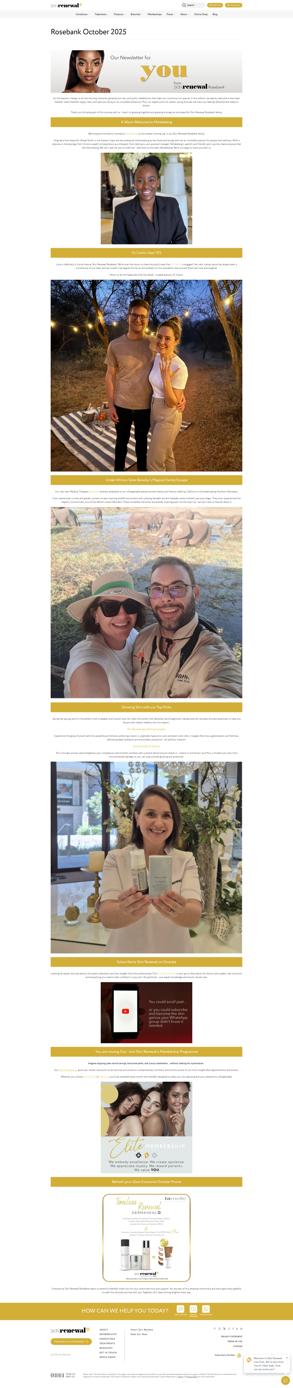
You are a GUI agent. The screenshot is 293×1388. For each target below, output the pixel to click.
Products (118, 14)
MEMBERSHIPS (108, 1334)
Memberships (155, 14)
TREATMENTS (107, 1343)
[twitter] (224, 1329)
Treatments (101, 14)
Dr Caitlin (176, 264)
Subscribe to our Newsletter (69, 1341)
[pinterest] (215, 1329)
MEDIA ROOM (107, 1357)
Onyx (86, 1076)
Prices (170, 14)
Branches (135, 14)
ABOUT (103, 1329)
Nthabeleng (131, 133)
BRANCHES (106, 1348)
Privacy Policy (192, 1376)
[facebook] (233, 1329)
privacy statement (231, 1336)
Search (190, 5)
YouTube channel (167, 973)
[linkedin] (241, 1329)
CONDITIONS (107, 1338)
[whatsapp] (229, 1329)
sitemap (237, 1346)
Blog (215, 14)
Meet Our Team (139, 1334)
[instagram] (219, 1329)
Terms (180, 1376)
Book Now (217, 5)
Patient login (235, 5)
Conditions (81, 14)
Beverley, (94, 491)
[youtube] (237, 1329)
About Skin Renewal (142, 1329)
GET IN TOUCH (108, 1352)
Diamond (104, 1076)
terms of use (235, 1341)
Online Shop (201, 14)
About (183, 14)
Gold (93, 1076)
